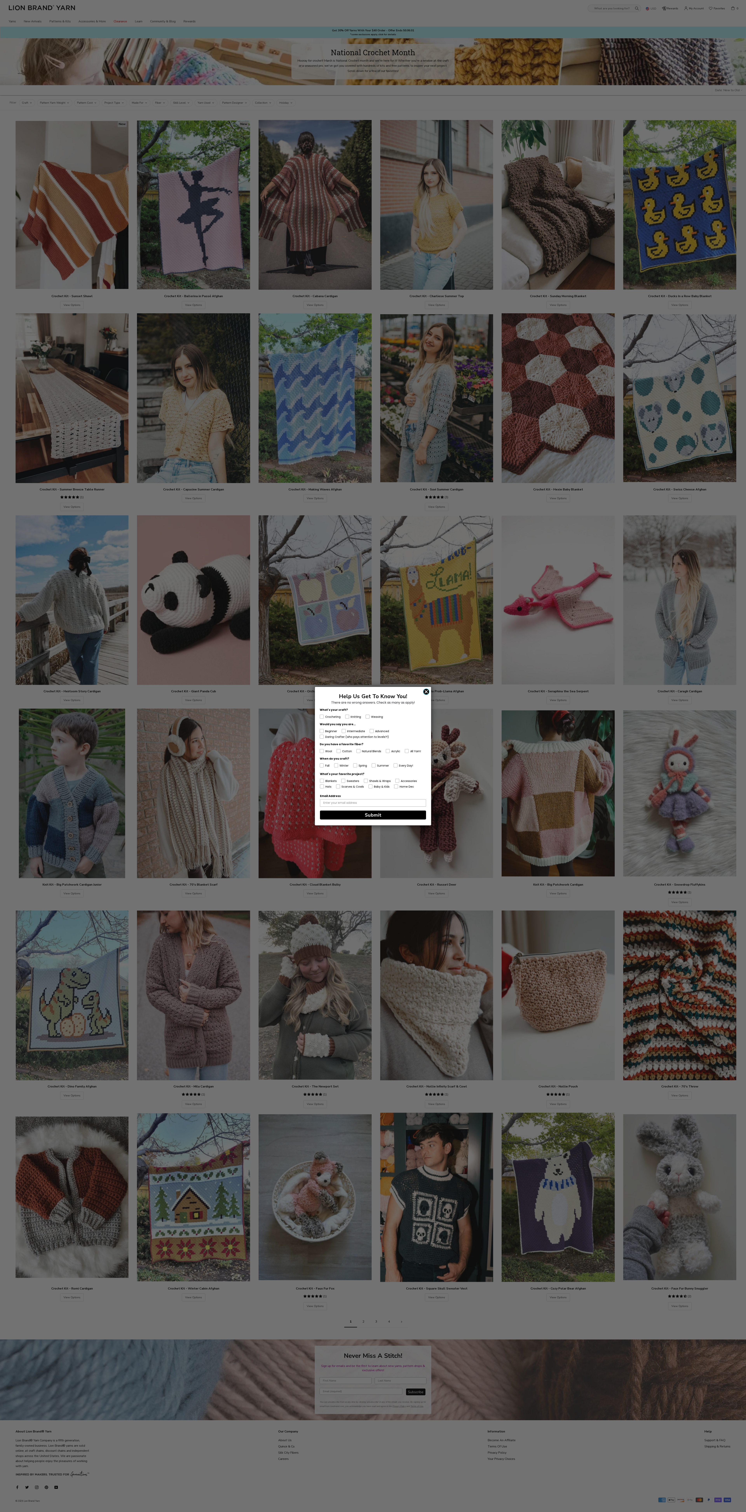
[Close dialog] (426, 692)
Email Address (330, 796)
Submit (373, 815)
